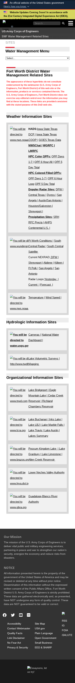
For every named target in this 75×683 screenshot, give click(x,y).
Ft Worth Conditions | (40, 240)
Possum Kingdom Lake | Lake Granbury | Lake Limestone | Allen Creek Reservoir (46, 454)
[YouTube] (21, 615)
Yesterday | (51, 279)
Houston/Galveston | (40, 205)
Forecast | (46, 284)
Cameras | (34, 334)
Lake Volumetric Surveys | (44, 358)
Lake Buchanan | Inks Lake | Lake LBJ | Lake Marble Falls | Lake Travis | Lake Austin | (46, 425)
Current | (34, 284)
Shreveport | (35, 211)
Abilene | (49, 262)
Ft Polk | (33, 268)
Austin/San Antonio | (50, 200)
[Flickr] (28, 615)
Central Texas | (37, 194)
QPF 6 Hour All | (44, 161)
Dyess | (51, 194)
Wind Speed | (53, 297)
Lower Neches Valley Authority (46, 472)
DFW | (59, 189)
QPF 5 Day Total (45, 183)
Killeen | (59, 262)
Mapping (33, 364)
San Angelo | (46, 268)
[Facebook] (5, 615)
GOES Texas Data (50, 139)
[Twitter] (13, 615)
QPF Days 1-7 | (37, 178)
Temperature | (36, 297)
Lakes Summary (38, 435)
